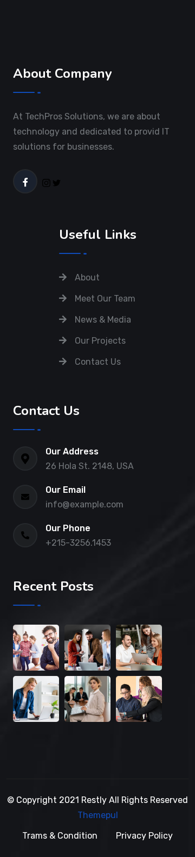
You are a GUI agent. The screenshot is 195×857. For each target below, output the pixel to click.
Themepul (97, 815)
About (87, 277)
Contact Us (98, 362)
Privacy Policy (144, 836)
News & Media (103, 319)
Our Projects (100, 341)
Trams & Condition (60, 836)
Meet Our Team (105, 298)
